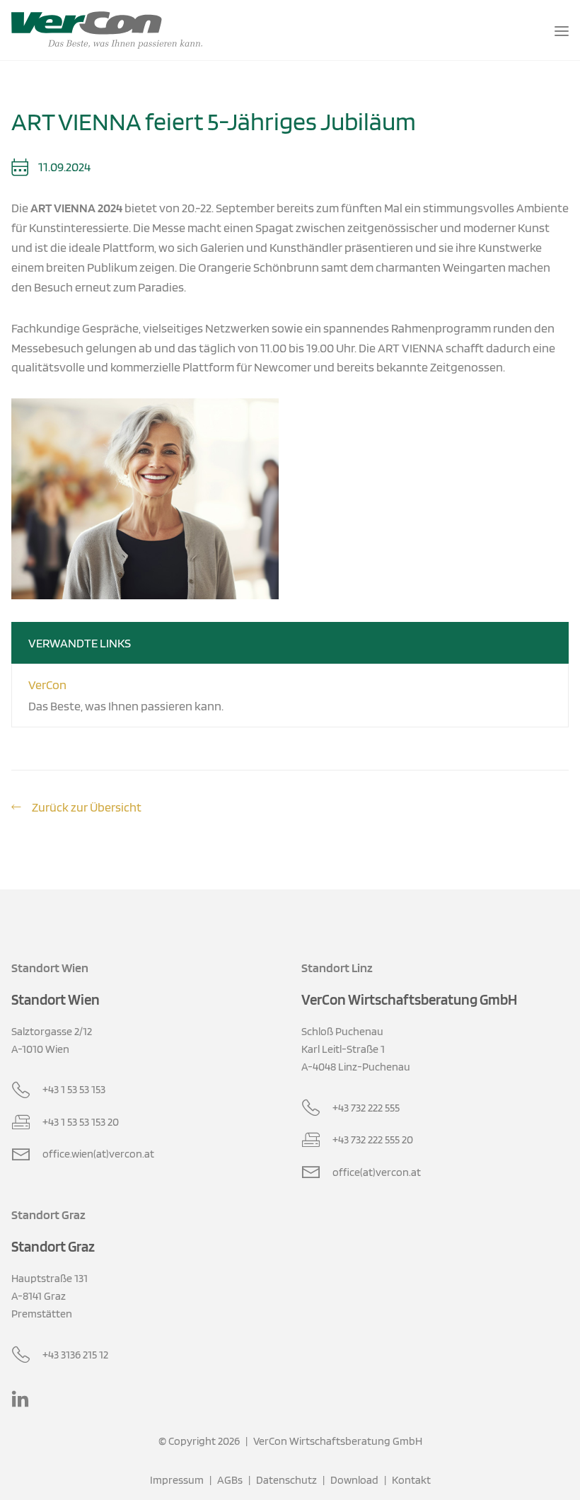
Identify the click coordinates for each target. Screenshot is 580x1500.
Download (354, 1479)
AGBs (230, 1479)
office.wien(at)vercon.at (98, 1153)
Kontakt (411, 1479)
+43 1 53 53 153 (73, 1089)
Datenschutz (286, 1479)
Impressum (177, 1479)
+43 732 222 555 (366, 1107)
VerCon (47, 684)
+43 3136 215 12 (75, 1354)
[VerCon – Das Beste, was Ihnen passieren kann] (106, 30)
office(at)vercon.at (376, 1172)
